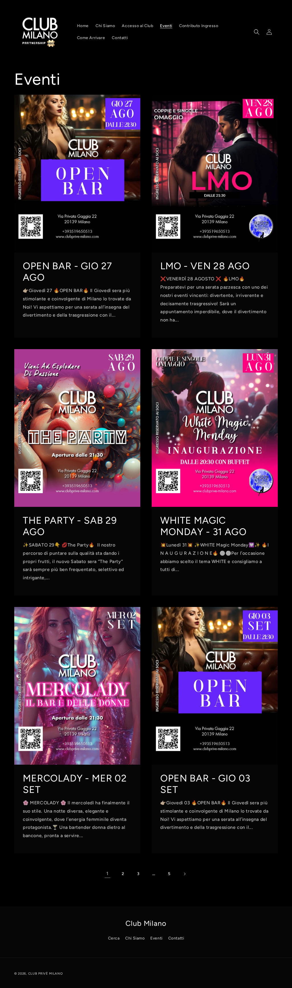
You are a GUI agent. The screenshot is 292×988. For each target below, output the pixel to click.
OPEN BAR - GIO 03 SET (205, 783)
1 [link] (107, 873)
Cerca (114, 938)
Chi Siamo (135, 938)
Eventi (156, 938)
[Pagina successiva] (184, 874)
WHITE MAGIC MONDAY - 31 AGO (203, 525)
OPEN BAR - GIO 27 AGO (67, 271)
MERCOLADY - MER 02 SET (75, 783)
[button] (256, 32)
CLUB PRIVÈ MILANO (45, 973)
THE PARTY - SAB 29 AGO (70, 525)
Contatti (176, 938)
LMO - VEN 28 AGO (205, 265)
